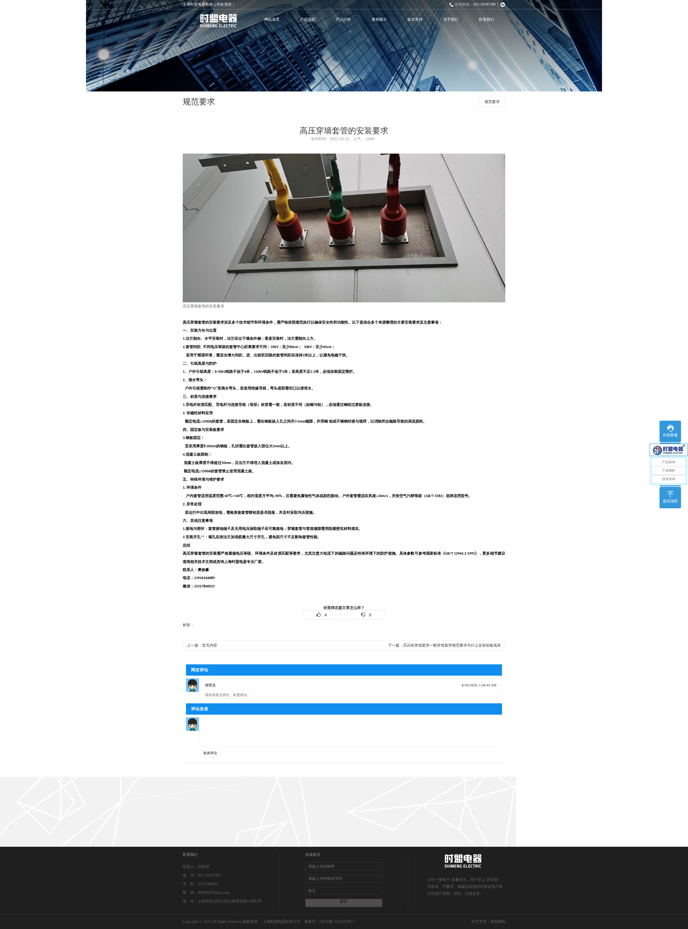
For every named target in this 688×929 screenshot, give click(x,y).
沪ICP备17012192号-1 (337, 922)
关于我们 (450, 19)
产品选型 (307, 19)
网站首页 (272, 19)
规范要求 (492, 102)
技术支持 (414, 19)
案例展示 (379, 19)
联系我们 (486, 19)
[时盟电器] (218, 21)
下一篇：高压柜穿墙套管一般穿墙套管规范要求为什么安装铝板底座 (444, 645)
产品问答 (343, 19)
